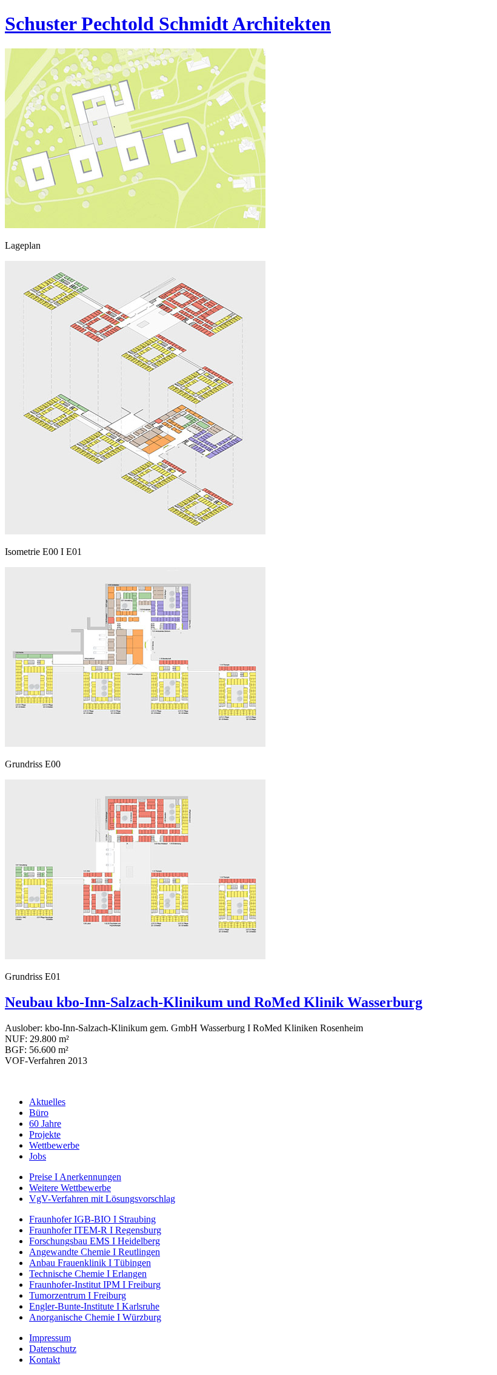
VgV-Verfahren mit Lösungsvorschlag (102, 1198)
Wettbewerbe (54, 1145)
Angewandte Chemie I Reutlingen (94, 1252)
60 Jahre (45, 1123)
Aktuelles (47, 1102)
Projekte (45, 1134)
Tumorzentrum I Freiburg (77, 1295)
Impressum (50, 1338)
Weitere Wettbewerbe (70, 1188)
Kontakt (44, 1359)
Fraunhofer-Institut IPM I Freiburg (95, 1284)
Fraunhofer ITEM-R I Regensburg (95, 1230)
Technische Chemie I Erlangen (88, 1273)
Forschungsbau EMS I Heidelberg (94, 1241)
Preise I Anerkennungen (75, 1177)
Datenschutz (52, 1349)
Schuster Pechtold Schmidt (168, 23)
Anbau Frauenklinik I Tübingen (90, 1263)
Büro (38, 1113)
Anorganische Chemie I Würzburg (95, 1317)
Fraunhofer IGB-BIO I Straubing (92, 1219)
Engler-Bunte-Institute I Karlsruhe (94, 1306)
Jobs (37, 1156)
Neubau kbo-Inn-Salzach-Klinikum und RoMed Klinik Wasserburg (213, 1002)
